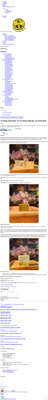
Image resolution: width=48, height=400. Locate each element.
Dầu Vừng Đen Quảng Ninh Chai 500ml (10, 327)
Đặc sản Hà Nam (8, 77)
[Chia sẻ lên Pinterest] (6, 130)
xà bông (22, 304)
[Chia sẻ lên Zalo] (11, 130)
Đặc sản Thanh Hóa (9, 89)
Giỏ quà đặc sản (8, 54)
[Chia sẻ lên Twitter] (3, 130)
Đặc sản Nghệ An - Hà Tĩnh (10, 83)
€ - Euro (6, 9)
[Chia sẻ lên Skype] (9, 130)
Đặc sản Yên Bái (8, 74)
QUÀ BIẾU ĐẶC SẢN (7, 53)
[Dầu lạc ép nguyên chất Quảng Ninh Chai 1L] (9, 342)
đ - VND (6, 12)
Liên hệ (4, 5)
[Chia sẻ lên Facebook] (1, 130)
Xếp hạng (2, 298)
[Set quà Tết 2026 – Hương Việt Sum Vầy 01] (9, 330)
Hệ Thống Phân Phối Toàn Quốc (9, 6)
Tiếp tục (2, 300)
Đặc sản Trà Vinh (8, 104)
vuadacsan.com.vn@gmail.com (11, 370)
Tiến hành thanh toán (12, 398)
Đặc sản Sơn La (8, 78)
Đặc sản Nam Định (8, 68)
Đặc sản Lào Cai (8, 67)
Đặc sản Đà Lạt (8, 93)
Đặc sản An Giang (8, 105)
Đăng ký (4, 15)
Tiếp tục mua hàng (4, 398)
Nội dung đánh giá (3, 296)
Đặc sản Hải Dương (9, 64)
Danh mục (3, 51)
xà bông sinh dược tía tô (8, 304)
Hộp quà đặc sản (8, 56)
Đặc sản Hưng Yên (8, 66)
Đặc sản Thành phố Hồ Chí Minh (11, 99)
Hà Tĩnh (6, 80)
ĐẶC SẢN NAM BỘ (9, 38)
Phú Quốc (7, 97)
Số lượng (2, 128)
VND (4, 8)
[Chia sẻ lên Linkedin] (4, 130)
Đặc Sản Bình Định (8, 81)
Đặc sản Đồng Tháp (9, 100)
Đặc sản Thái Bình (8, 72)
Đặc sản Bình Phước (9, 98)
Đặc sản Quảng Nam (9, 87)
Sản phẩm (4, 2)
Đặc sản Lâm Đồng (8, 92)
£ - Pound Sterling (8, 10)
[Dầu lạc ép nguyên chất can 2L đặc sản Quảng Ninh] (10, 336)
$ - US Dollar (7, 11)
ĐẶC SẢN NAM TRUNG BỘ (9, 59)
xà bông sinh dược (16, 304)
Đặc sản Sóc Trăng (8, 103)
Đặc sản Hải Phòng (8, 65)
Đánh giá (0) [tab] (5, 133)
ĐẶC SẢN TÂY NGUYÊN (10, 37)
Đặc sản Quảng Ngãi (9, 88)
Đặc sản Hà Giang (8, 63)
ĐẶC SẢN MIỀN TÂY (9, 40)
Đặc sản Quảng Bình (9, 86)
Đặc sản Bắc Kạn (8, 62)
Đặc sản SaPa (7, 71)
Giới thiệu (4, 3)
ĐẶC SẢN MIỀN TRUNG (10, 36)
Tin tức (4, 4)
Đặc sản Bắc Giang (8, 61)
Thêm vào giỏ (18, 128)
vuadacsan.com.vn (9, 371)
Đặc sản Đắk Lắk (8, 90)
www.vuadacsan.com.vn (8, 284)
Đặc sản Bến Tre (8, 102)
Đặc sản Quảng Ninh (9, 70)
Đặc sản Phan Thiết (8, 85)
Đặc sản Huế (7, 82)
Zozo (27, 391)
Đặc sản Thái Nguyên (9, 73)
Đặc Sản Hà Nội (8, 75)
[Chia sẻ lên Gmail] (8, 130)
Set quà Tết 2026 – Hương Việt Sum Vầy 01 (11, 333)
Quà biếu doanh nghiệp (9, 58)
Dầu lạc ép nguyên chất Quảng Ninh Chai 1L (11, 344)
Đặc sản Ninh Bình (8, 69)
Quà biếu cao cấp (8, 57)
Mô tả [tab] (4, 132)
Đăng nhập (5, 16)
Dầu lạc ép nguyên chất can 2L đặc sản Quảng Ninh (13, 338)
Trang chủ (5, 1)
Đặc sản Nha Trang (8, 84)
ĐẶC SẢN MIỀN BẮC (9, 35)
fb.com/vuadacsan (10, 372)
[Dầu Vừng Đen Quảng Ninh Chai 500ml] (8, 325)
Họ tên (1, 291)
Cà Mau (6, 95)
